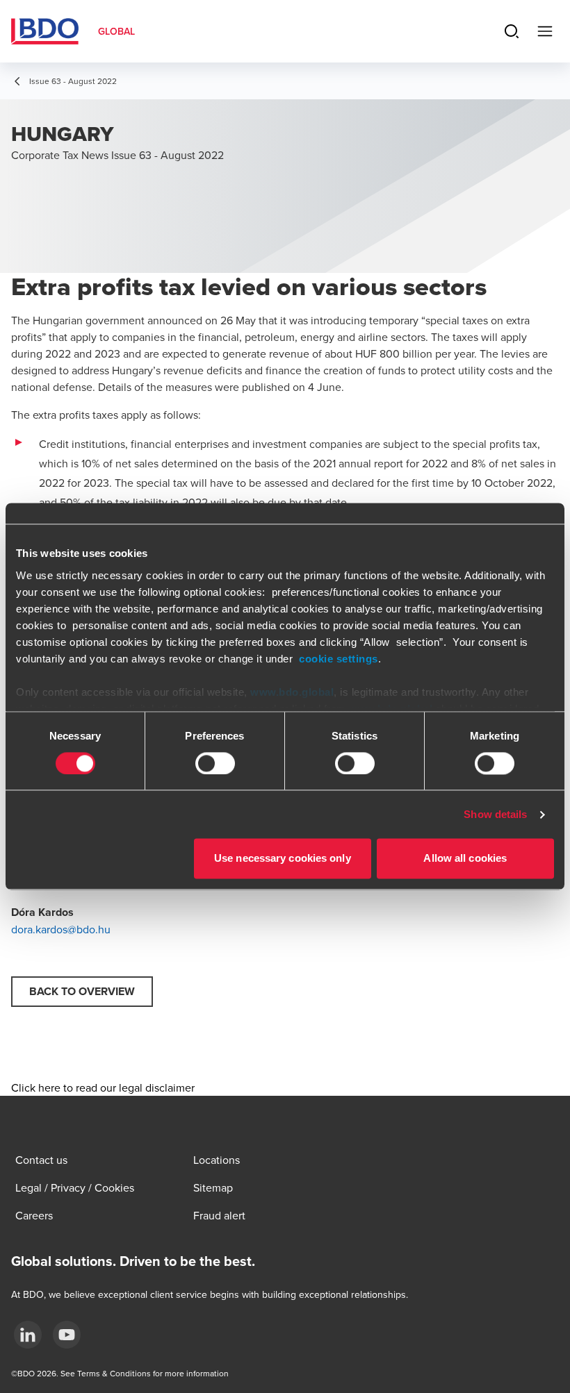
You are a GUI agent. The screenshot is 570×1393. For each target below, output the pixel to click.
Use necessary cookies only (282, 859)
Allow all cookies (465, 859)
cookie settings (338, 659)
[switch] (215, 763)
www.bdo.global (292, 692)
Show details (495, 814)
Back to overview (82, 991)
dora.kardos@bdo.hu (61, 929)
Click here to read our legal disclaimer (103, 1087)
